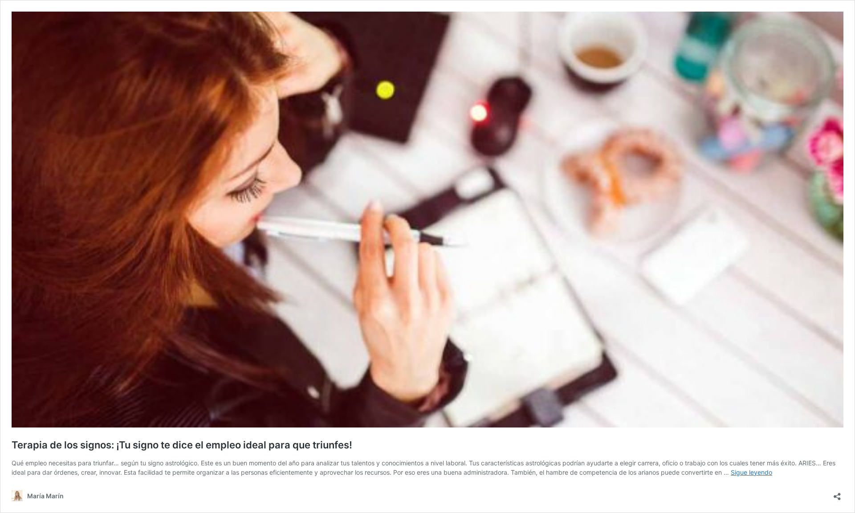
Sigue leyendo (751, 472)
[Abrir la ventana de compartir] (837, 494)
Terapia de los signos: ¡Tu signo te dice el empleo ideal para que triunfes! (182, 445)
